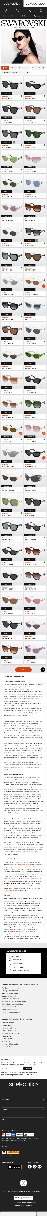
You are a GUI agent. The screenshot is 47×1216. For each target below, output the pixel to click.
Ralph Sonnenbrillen (9, 1009)
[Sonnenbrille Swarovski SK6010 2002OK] (12, 599)
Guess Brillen (7, 1039)
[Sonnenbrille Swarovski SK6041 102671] (35, 133)
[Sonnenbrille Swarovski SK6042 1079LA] (12, 207)
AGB (13, 1202)
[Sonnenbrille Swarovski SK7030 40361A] (35, 624)
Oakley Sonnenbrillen (10, 991)
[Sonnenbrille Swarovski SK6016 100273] (35, 256)
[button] (12, 3)
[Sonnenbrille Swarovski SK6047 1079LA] (35, 648)
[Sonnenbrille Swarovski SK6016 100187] (35, 501)
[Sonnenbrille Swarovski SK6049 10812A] (35, 403)
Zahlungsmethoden (10, 890)
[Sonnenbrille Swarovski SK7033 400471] (12, 182)
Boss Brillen (6, 1041)
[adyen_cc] (3, 1134)
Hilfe (3, 1120)
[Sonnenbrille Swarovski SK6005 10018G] (12, 305)
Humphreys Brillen (9, 1028)
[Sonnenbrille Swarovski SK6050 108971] (35, 354)
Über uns (5, 1099)
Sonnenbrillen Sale (18, 931)
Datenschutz (21, 1202)
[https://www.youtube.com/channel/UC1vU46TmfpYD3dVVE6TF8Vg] (40, 1167)
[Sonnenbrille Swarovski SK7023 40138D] (35, 158)
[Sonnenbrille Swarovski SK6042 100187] (35, 84)
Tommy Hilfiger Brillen (10, 1044)
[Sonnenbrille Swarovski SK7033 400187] (12, 231)
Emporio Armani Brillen (11, 1033)
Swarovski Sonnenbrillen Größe (19, 864)
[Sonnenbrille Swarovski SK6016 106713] (12, 648)
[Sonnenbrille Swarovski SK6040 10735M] (35, 550)
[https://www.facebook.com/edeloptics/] (30, 1167)
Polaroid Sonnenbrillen (10, 999)
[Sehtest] (6, 10)
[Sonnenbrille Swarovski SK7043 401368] (35, 428)
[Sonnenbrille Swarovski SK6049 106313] (12, 378)
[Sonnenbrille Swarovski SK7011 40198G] (35, 305)
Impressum (31, 1202)
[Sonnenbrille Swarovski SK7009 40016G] (12, 280)
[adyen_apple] (26, 1134)
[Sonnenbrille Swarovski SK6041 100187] (12, 108)
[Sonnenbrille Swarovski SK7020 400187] (35, 477)
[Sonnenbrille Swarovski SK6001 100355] (35, 182)
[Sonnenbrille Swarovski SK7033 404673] (12, 428)
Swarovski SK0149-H (10, 844)
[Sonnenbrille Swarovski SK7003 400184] (35, 599)
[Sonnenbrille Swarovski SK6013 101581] (12, 133)
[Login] (29, 10)
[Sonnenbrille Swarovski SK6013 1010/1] (12, 526)
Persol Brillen (7, 1036)
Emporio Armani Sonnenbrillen (14, 1001)
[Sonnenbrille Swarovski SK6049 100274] (35, 207)
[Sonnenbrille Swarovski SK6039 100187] (12, 624)
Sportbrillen (39, 16)
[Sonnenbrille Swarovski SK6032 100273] (12, 329)
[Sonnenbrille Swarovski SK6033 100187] (35, 378)
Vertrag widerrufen (23, 1198)
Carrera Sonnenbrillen (10, 996)
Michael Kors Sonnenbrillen (12, 1004)
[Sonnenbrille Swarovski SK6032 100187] (12, 84)
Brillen (24, 16)
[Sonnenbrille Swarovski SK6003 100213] (35, 575)
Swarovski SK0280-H (24, 847)
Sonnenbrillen (9, 16)
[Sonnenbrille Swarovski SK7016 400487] (12, 354)
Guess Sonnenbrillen (10, 1007)
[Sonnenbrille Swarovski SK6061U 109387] (35, 452)
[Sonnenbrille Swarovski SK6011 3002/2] (12, 501)
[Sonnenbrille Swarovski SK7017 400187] (35, 329)
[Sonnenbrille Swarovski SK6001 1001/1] (12, 256)
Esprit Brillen (7, 1047)
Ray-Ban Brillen (8, 1022)
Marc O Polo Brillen (9, 1031)
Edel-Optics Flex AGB (23, 1205)
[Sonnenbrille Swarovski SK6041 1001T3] (35, 231)
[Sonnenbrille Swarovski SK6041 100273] (35, 108)
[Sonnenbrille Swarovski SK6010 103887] (12, 575)
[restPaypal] (19, 1134)
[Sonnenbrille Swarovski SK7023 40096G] (12, 452)
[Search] (17, 10)
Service (5, 1110)
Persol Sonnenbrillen (10, 993)
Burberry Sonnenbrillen (11, 1012)
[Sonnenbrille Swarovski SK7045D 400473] (35, 280)
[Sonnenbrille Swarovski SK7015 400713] (12, 403)
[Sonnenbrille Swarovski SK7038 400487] (12, 477)
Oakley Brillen (7, 1025)
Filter (6, 68)
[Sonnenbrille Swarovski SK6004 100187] (35, 526)
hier (32, 1075)
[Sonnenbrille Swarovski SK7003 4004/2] (12, 158)
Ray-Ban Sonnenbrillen (10, 988)
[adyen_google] (31, 1134)
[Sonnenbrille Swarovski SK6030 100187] (12, 550)
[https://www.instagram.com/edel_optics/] (35, 1167)
